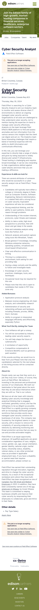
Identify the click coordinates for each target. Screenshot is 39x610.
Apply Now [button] (6, 515)
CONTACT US (19, 606)
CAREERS (19, 594)
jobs (6, 37)
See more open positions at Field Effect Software (19, 546)
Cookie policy (25, 566)
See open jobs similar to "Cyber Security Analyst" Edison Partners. (19, 69)
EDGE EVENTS (19, 598)
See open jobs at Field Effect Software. (21, 65)
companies (15, 37)
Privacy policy (14, 566)
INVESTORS (19, 602)
